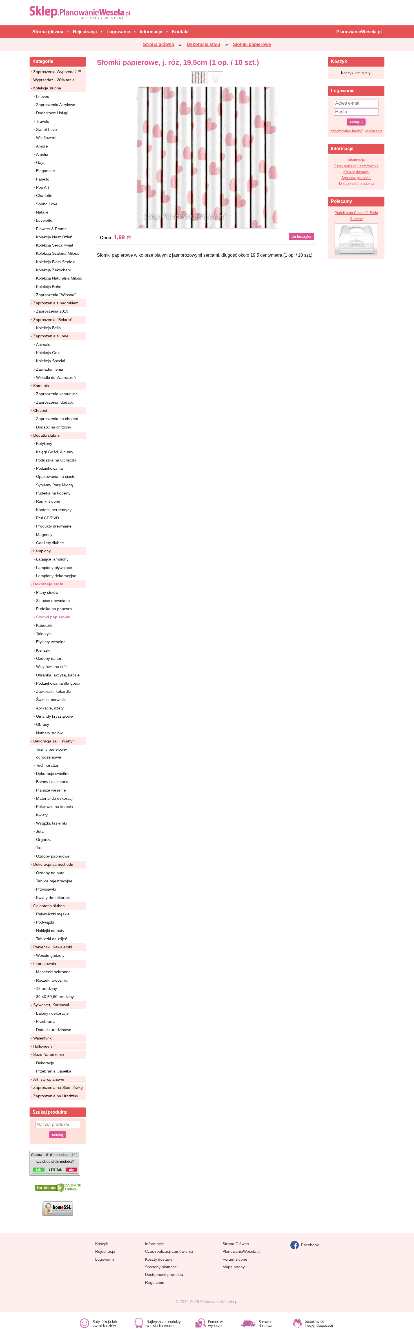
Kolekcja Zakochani (53, 270)
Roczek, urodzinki (52, 980)
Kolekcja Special (50, 361)
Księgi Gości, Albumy (54, 452)
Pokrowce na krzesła (54, 806)
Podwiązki (45, 922)
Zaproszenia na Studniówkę (58, 1087)
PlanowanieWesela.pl (241, 1251)
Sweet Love (46, 129)
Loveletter (45, 220)
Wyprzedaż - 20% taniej (54, 80)
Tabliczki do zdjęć (51, 939)
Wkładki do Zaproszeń (56, 377)
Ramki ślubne (48, 501)
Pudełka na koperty (53, 493)
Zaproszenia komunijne (57, 394)
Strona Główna (235, 1243)
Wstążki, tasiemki (51, 823)
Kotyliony (44, 443)
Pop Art (42, 187)
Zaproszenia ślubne (50, 336)
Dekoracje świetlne (53, 773)
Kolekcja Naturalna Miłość (59, 278)
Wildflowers (46, 137)
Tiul (39, 848)
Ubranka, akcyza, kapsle (58, 675)
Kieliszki (43, 650)
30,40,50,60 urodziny (55, 996)
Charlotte (44, 195)
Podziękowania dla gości (58, 683)
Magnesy (44, 534)
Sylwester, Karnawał (51, 1005)
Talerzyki (44, 633)
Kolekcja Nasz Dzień (54, 237)
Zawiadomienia (49, 369)
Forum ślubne (234, 1259)
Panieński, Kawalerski (52, 947)
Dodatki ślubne (46, 435)
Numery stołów (49, 733)
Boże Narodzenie (48, 1054)
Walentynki (42, 1038)
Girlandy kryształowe (54, 716)
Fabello (42, 179)
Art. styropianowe (48, 1079)
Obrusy (42, 724)
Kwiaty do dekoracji (53, 897)
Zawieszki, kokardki (53, 691)
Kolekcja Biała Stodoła (55, 262)
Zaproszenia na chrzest (57, 418)
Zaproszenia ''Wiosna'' (56, 295)
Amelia (42, 154)
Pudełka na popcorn (54, 608)
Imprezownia (44, 963)
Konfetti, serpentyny (54, 509)
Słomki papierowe (53, 617)
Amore (42, 146)
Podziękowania (49, 468)
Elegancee (45, 170)
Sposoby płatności (356, 178)
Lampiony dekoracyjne (56, 575)
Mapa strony (233, 1267)
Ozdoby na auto (50, 873)
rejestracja (373, 131)
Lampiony (42, 551)
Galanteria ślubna (49, 906)
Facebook (309, 1244)
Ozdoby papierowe (53, 856)
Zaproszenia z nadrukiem (56, 303)
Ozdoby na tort (49, 658)
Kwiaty (42, 815)
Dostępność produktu (356, 183)
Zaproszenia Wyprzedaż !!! (57, 71)
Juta (40, 831)
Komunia (41, 385)
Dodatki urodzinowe (53, 1029)
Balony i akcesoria (52, 781)
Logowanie (105, 1259)
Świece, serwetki (51, 699)
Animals (43, 344)
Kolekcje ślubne (47, 88)
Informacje (356, 160)
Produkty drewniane (54, 526)
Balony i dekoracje (52, 1013)
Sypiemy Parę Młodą (54, 485)
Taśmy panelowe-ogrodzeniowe (51, 753)
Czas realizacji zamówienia (356, 166)
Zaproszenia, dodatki (55, 402)
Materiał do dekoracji (54, 798)
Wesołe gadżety (50, 955)
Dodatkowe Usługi (52, 113)
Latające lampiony (52, 559)
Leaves (42, 96)
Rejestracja (105, 1251)
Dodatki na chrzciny (53, 427)
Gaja (40, 162)
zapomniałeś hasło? (346, 131)
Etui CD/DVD (47, 518)
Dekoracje (45, 1063)
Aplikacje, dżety (50, 708)
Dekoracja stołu (48, 584)
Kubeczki (44, 625)
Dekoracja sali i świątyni (54, 741)
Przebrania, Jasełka (53, 1071)
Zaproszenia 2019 (52, 311)
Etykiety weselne (51, 641)
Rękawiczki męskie (53, 914)
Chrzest (40, 410)
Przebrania (45, 1021)
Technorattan (47, 765)
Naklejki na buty (50, 930)
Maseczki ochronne (53, 972)
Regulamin (154, 1282)
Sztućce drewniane (53, 600)
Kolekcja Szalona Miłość (57, 253)
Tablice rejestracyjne (54, 881)
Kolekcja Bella (48, 328)
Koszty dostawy (356, 172)
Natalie (42, 212)
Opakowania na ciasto (55, 476)
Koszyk (101, 1243)
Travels (42, 121)
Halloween (42, 1046)
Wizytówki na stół (51, 666)
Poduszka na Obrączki (56, 460)
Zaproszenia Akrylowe (55, 104)
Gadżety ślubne (50, 542)
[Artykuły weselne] (81, 12)
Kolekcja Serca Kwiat (54, 245)
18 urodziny (46, 988)
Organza (44, 839)
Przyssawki (46, 889)
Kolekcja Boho (48, 286)
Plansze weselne (51, 790)
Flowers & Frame (51, 229)
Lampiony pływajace (54, 567)
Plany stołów (47, 592)
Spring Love (46, 204)
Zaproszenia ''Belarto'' (53, 319)
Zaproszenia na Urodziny (55, 1096)
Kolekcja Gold (48, 352)
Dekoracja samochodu (53, 864)
